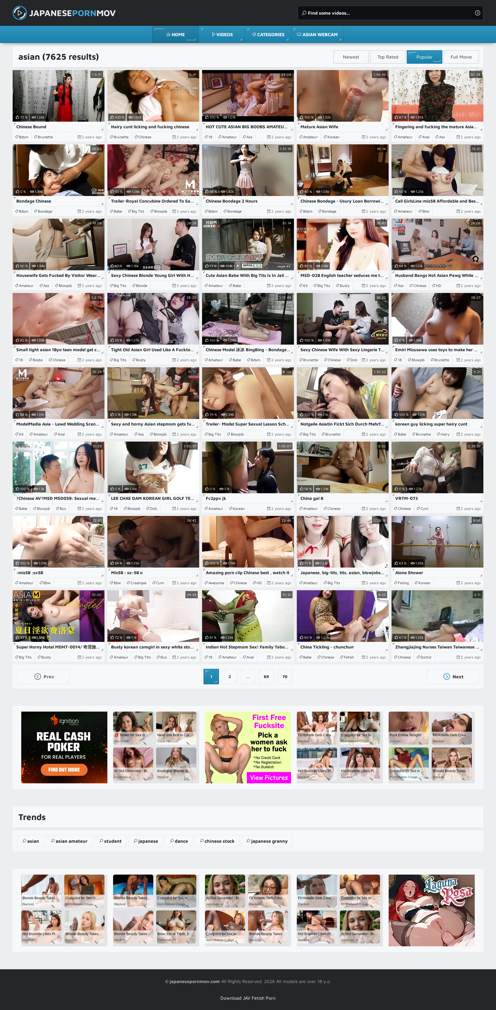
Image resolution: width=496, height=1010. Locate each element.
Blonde (141, 285)
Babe (118, 211)
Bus (63, 508)
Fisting (403, 582)
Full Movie (461, 56)
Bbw (425, 211)
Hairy (445, 434)
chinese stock (220, 841)
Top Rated (387, 56)
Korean (333, 137)
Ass (249, 137)
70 (284, 676)
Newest (351, 56)
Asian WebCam (320, 34)
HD (438, 285)
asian (33, 841)
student (113, 841)
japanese (148, 841)
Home (178, 34)
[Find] (477, 13)
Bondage (45, 211)
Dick (354, 360)
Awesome (216, 582)
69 (305, 285)
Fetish (349, 657)
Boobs (38, 360)
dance (181, 841)
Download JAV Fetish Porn (248, 998)
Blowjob (160, 211)
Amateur (229, 137)
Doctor (426, 657)
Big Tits (138, 211)
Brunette (45, 137)
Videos (224, 34)
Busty (345, 285)
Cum (424, 508)
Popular (424, 56)
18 (210, 137)
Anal (425, 137)
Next (458, 676)
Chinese (144, 137)
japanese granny (269, 841)
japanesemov (72, 13)
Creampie (138, 582)
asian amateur (72, 841)
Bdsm (23, 137)
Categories (270, 34)
